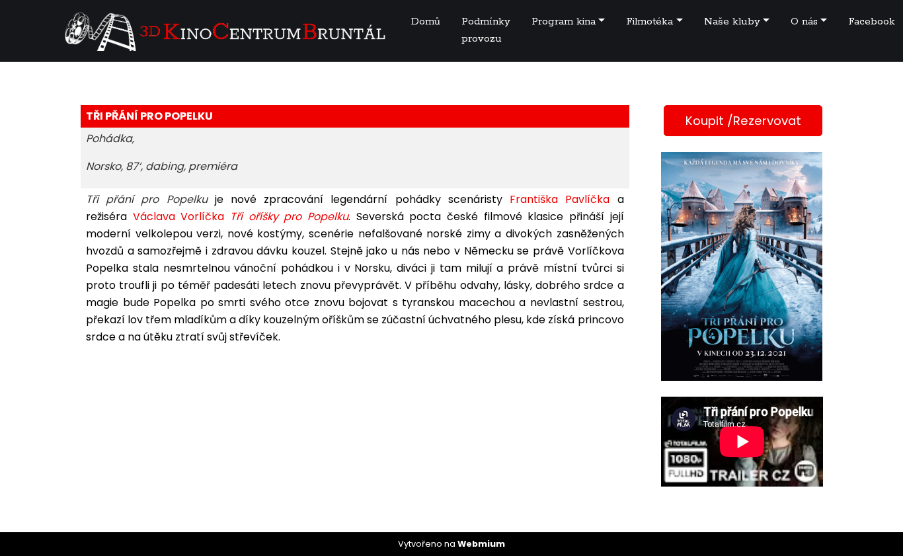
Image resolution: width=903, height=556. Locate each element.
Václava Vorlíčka (179, 216)
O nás (804, 21)
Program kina (563, 21)
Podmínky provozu (485, 30)
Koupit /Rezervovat (743, 120)
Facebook (871, 21)
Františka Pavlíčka (559, 199)
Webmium (481, 543)
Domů (425, 21)
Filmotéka (649, 21)
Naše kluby (732, 21)
